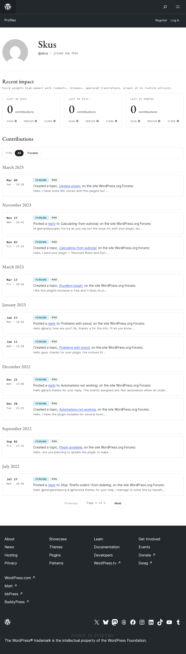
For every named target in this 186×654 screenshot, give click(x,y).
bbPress (14, 594)
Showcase (58, 539)
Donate (147, 555)
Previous (71, 503)
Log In (175, 20)
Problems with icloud (74, 347)
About (10, 539)
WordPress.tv (107, 563)
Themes (56, 547)
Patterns (56, 563)
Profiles (10, 20)
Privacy (11, 563)
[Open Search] (165, 7)
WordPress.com (20, 578)
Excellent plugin (70, 285)
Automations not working (77, 409)
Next (118, 503)
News (9, 547)
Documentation (107, 547)
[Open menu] (178, 7)
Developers (103, 555)
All (19, 153)
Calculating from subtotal (77, 248)
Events (144, 547)
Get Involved (149, 539)
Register (161, 20)
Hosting (11, 555)
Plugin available (70, 447)
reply (52, 223)
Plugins (55, 555)
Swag (145, 563)
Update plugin (69, 186)
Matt (11, 586)
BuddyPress (17, 602)
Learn (98, 539)
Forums (33, 153)
